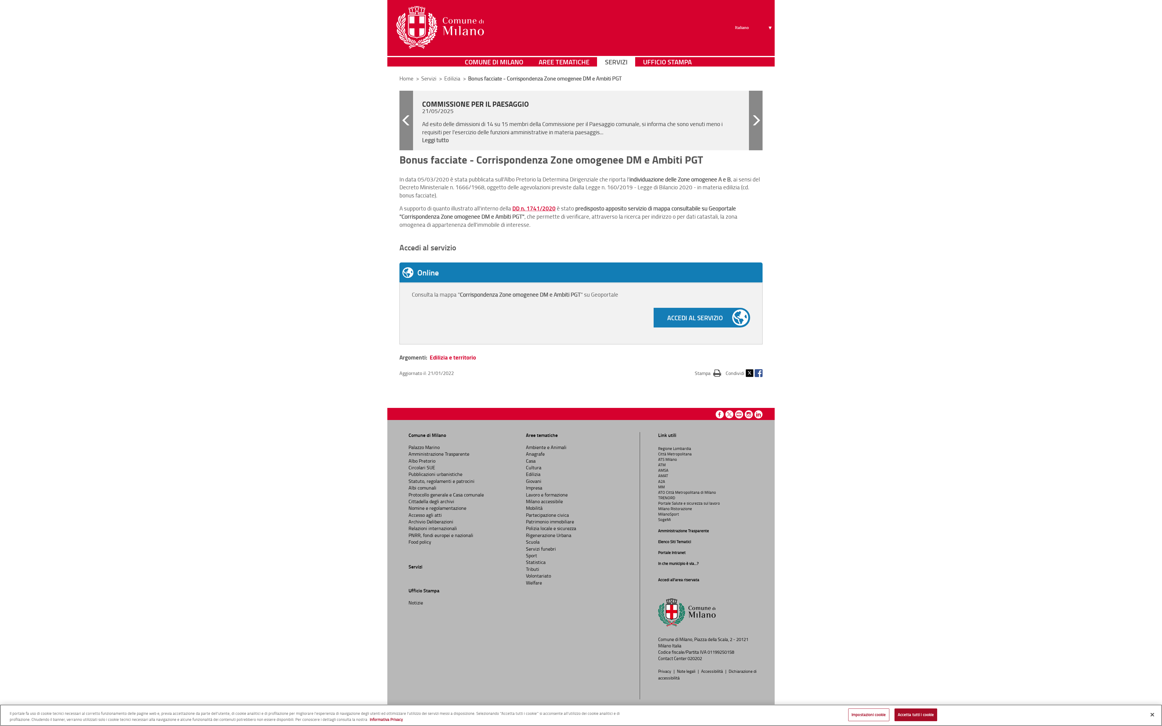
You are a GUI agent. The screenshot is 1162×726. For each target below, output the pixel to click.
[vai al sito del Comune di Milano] (440, 27)
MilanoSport (668, 514)
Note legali (686, 671)
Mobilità (534, 508)
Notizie (416, 602)
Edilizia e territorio (453, 357)
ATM (662, 464)
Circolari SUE (422, 467)
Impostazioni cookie (869, 714)
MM (661, 487)
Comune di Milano (494, 62)
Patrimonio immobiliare (550, 521)
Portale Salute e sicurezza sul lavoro (689, 503)
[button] (406, 120)
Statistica (536, 562)
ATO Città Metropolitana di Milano (687, 492)
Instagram (749, 414)
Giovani (533, 481)
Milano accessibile (544, 501)
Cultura (533, 467)
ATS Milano (667, 459)
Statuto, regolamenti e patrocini (441, 481)
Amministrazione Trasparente (439, 454)
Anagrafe (535, 454)
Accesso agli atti (425, 515)
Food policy (420, 542)
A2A (661, 481)
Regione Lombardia (674, 448)
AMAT (663, 475)
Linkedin (758, 414)
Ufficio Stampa (667, 62)
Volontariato (538, 575)
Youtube (739, 414)
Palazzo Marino (424, 447)
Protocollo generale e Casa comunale (446, 494)
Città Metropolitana (675, 454)
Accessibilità (712, 671)
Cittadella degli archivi (431, 501)
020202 (695, 658)
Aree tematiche (564, 62)
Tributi (532, 569)
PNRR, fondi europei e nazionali (441, 535)
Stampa (708, 373)
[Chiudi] (1152, 714)
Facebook (759, 373)
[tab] (581, 272)
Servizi (616, 62)
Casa (531, 460)
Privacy (665, 671)
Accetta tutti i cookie (916, 714)
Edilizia (533, 474)
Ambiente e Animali (546, 447)
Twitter (749, 373)
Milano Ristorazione (675, 508)
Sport (531, 555)
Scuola (533, 542)
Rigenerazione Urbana (548, 535)
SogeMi (664, 519)
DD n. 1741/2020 (534, 208)
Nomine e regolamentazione (437, 508)
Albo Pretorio (422, 460)
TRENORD (666, 497)
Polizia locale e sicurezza (551, 528)
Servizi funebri (541, 548)
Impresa (534, 487)
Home (406, 78)
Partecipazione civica (547, 515)
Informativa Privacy (386, 719)
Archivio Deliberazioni (431, 521)
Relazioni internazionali (433, 528)
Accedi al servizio (695, 317)
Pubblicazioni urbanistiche (435, 474)
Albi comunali (422, 487)
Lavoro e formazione (547, 494)
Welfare (534, 582)
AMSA (663, 470)
